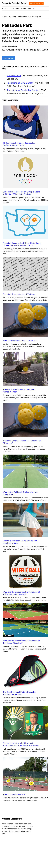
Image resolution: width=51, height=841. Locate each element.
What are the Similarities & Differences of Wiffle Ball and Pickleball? (21, 593)
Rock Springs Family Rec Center (23, 90)
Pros (29, 8)
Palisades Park (14, 75)
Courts (11, 8)
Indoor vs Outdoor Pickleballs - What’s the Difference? (22, 442)
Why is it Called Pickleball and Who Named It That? (19, 390)
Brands (4, 8)
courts (4, 16)
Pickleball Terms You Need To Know (19, 294)
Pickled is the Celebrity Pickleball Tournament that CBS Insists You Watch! (21, 744)
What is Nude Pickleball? (14, 794)
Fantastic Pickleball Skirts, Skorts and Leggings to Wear (20, 542)
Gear (17, 8)
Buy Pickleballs (36, 3)
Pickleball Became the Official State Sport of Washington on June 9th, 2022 (22, 244)
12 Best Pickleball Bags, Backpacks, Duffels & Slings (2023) (19, 144)
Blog (34, 8)
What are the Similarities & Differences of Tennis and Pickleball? (21, 641)
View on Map (8, 58)
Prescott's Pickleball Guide (14, 3)
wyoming (12, 16)
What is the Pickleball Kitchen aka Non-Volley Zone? (20, 493)
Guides (23, 8)
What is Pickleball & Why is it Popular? (20, 340)
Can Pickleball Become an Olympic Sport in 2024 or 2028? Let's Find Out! (21, 193)
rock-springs (23, 16)
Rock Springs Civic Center (20, 83)
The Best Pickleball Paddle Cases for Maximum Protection (19, 693)
